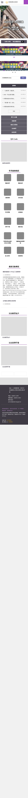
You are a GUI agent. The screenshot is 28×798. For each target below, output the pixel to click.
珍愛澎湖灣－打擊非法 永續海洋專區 (11, 70)
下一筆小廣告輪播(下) (26, 381)
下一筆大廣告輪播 (26, 67)
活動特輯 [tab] (14, 121)
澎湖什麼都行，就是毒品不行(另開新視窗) (14, 70)
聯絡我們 (4, 410)
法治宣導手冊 (14, 343)
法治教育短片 (14, 313)
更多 (14, 111)
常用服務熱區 (14, 171)
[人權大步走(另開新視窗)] (20, 381)
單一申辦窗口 (21, 408)
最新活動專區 (14, 267)
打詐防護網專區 (9, 70)
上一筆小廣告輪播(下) (1, 381)
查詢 (26, 2)
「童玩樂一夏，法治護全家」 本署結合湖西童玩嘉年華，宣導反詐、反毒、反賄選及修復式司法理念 (10, 102)
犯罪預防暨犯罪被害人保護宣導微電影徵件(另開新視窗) (15, 72)
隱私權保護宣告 (5, 408)
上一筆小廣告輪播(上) (1, 374)
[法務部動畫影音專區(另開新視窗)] (7, 381)
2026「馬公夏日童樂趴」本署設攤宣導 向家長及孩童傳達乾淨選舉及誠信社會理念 (10, 94)
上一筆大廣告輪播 (1, 67)
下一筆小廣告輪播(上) (26, 374)
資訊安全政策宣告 (13, 408)
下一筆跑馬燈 (25, 41)
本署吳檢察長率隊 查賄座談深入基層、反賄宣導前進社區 (10, 106)
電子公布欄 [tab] (14, 117)
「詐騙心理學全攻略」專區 (6, 70)
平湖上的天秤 (21, 70)
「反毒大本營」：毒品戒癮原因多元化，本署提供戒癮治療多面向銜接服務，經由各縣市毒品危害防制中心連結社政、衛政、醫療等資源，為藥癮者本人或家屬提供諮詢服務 (14, 41)
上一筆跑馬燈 (2, 41)
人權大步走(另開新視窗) (24, 70)
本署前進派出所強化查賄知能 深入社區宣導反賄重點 (10, 98)
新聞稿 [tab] (14, 85)
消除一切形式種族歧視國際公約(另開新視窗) (12, 72)
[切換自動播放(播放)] (22, 42)
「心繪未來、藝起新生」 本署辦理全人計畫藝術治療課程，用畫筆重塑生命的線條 (10, 90)
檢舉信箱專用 (6, 163)
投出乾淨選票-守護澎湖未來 (14, 57)
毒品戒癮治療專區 (16, 70)
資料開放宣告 (10, 410)
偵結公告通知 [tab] (14, 124)
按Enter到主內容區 (5, 1)
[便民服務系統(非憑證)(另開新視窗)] (20, 374)
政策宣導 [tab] (14, 132)
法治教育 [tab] (14, 128)
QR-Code (14, 139)
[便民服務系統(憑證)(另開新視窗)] (7, 374)
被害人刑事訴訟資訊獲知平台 (19, 70)
